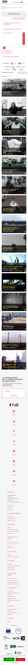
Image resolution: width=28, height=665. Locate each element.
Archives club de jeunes (10, 149)
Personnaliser (14, 662)
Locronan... (6, 325)
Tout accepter (9, 659)
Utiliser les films (11, 520)
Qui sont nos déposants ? (13, 543)
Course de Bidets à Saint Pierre (12, 266)
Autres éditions (11, 596)
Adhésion (11, 524)
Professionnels (11, 567)
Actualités (11, 551)
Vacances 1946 (7, 208)
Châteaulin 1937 (8, 130)
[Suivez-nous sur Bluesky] (14, 461)
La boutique (12, 588)
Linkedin (14, 454)
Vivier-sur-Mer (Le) (8, 247)
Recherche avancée (14, 56)
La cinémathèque (14, 513)
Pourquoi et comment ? (13, 542)
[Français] (11, 405)
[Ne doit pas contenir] (23, 41)
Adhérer (9, 527)
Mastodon (14, 474)
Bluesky (14, 464)
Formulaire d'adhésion (12, 529)
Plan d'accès (10, 505)
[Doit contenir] (23, 38)
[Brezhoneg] (21, 2)
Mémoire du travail (11, 578)
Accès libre (10, 564)
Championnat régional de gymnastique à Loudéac (11, 228)
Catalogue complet (12, 598)
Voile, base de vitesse (9, 345)
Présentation (10, 516)
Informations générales (13, 556)
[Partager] (19, 2)
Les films (10, 561)
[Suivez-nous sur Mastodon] (14, 471)
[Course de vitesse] (13, 33)
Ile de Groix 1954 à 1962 (10, 189)
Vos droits (9, 545)
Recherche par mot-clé (14, 29)
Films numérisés (10, 66)
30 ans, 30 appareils (12, 580)
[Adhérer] (14, 2)
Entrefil (10, 606)
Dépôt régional (11, 547)
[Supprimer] (23, 36)
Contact (10, 492)
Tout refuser (20, 659)
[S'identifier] (18, 2)
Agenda (9, 554)
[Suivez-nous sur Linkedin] (14, 451)
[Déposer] (16, 2)
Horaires (9, 507)
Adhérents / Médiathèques (13, 565)
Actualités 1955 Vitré (9, 169)
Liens (8, 621)
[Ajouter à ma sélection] (25, 95)
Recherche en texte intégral (14, 23)
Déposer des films (11, 518)
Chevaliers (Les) (8, 286)
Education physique (9, 306)
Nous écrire (10, 509)
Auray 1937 (6, 111)
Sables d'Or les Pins (9, 91)
